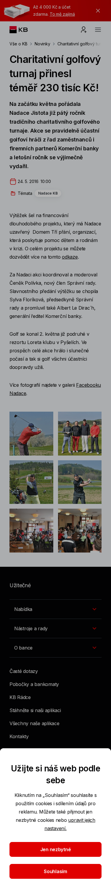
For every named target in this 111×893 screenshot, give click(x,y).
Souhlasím (55, 871)
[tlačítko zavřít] (96, 10)
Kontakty (19, 736)
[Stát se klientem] (83, 29)
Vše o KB (18, 43)
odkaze (70, 257)
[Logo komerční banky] (23, 29)
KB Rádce (20, 697)
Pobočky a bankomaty (34, 684)
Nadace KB (48, 193)
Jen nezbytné (55, 849)
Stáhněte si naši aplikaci (35, 710)
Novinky (43, 43)
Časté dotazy (23, 671)
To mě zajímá (62, 14)
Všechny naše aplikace (34, 723)
